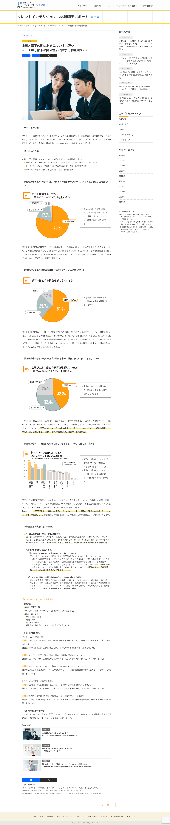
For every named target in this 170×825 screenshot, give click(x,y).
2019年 (122, 192)
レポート (123, 124)
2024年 (122, 166)
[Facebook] (31, 55)
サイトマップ (132, 816)
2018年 (122, 197)
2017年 (122, 202)
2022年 (122, 176)
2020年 (122, 186)
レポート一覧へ (105, 805)
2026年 (122, 155)
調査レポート (83, 6)
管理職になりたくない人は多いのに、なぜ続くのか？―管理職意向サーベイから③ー (135, 100)
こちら (69, 793)
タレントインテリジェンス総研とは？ (121, 6)
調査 (121, 119)
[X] (48, 55)
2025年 (122, 160)
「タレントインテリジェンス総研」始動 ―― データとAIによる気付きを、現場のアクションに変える (135, 61)
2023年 (122, 171)
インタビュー (124, 135)
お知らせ (97, 6)
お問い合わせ (147, 6)
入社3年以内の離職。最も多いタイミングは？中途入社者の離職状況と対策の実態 (135, 75)
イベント (123, 140)
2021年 (122, 181)
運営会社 (104, 816)
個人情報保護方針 (117, 816)
